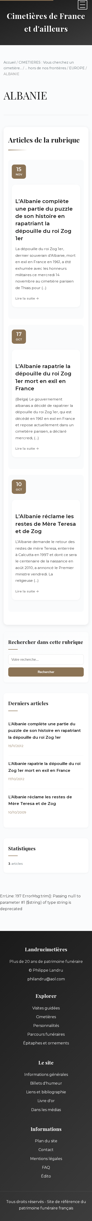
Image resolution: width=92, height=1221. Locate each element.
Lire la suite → (27, 298)
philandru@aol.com (46, 979)
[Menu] (82, 4)
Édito (46, 1176)
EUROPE (77, 68)
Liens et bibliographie (46, 1092)
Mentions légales (46, 1158)
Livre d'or (46, 1101)
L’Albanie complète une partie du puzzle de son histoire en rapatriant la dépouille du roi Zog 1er (44, 730)
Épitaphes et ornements (46, 1043)
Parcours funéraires (46, 1034)
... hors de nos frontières (45, 68)
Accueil (10, 62)
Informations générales (46, 1074)
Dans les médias (46, 1110)
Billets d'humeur (46, 1083)
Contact (46, 1149)
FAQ (46, 1167)
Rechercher (46, 672)
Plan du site (46, 1141)
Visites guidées (46, 1008)
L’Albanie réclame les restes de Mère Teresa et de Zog (45, 523)
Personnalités (46, 1025)
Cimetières (46, 1017)
